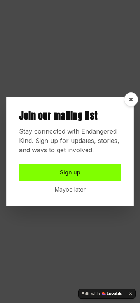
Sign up (70, 172)
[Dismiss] (130, 293)
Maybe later (70, 189)
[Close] (131, 99)
